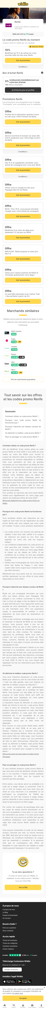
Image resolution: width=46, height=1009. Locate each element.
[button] (23, 66)
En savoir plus (17, 993)
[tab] (23, 66)
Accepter (23, 998)
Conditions (22, 67)
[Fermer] (44, 987)
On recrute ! (7, 918)
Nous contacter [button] (8, 931)
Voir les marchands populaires (23, 379)
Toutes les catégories (10, 943)
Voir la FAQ (23, 887)
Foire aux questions (9, 928)
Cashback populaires (10, 946)
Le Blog (5, 912)
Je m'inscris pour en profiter (23, 90)
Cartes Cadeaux (8, 949)
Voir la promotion (23, 60)
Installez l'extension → (12, 969)
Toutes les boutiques (10, 940)
